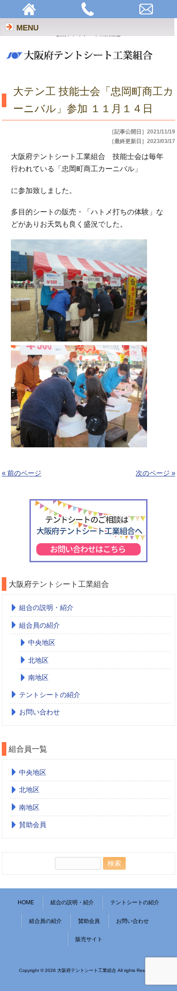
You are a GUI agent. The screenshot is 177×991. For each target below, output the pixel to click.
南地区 (38, 677)
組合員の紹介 (39, 625)
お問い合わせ (39, 712)
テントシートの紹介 (49, 695)
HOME (26, 902)
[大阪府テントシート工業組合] (81, 62)
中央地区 (41, 642)
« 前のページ (21, 473)
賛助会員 (32, 824)
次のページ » (155, 473)
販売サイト (89, 939)
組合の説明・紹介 (46, 607)
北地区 (38, 660)
